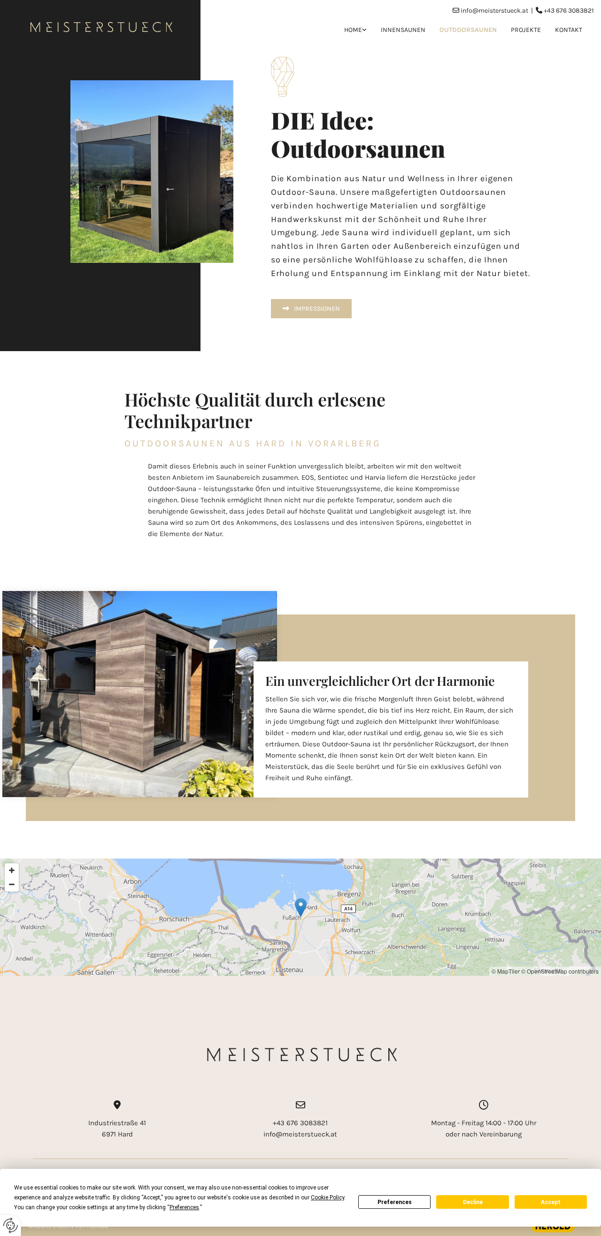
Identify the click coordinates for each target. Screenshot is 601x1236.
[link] (348, 30)
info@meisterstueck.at (494, 11)
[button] (311, 308)
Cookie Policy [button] (327, 1197)
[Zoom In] (12, 870)
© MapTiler (506, 971)
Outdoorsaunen (468, 30)
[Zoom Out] (12, 884)
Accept (551, 1202)
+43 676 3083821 (569, 11)
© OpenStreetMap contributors (560, 971)
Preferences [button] (184, 1207)
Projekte (526, 30)
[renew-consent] (10, 1225)
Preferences (395, 1202)
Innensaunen (403, 30)
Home (353, 30)
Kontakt (568, 30)
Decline (473, 1202)
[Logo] (100, 26)
